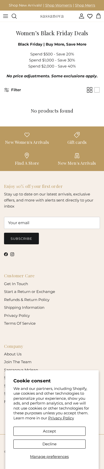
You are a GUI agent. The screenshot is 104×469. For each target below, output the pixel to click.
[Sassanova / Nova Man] (52, 16)
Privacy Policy (61, 418)
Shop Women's (58, 5)
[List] (97, 90)
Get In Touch (16, 283)
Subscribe (21, 239)
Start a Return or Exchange (29, 291)
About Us (12, 354)
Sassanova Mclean (21, 369)
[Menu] (5, 16)
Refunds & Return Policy (26, 299)
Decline (49, 444)
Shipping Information (24, 307)
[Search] (16, 16)
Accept (49, 431)
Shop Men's (85, 5)
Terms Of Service (20, 323)
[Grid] (90, 90)
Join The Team (18, 361)
